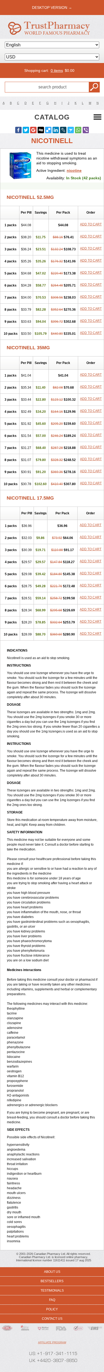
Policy (52, 1309)
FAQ (52, 1300)
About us (52, 1272)
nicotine (74, 170)
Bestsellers (52, 1281)
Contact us (52, 1319)
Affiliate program (52, 1342)
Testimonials (52, 1290)
